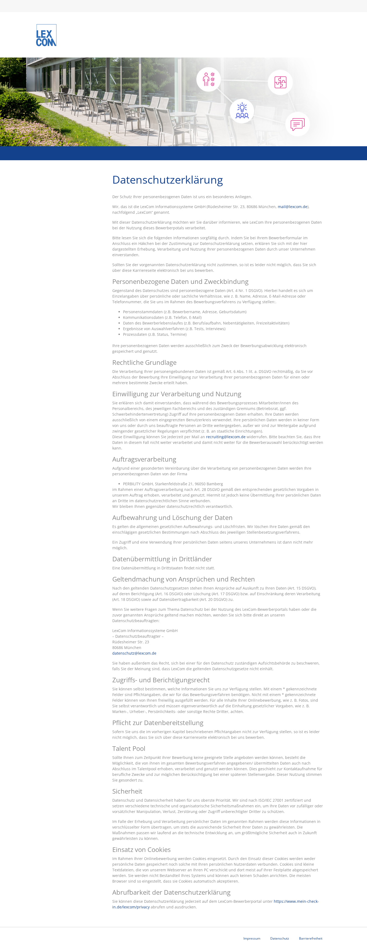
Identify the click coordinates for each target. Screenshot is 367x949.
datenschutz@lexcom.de (134, 653)
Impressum (251, 938)
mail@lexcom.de (292, 206)
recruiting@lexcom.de (226, 436)
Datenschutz (279, 938)
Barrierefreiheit (310, 938)
